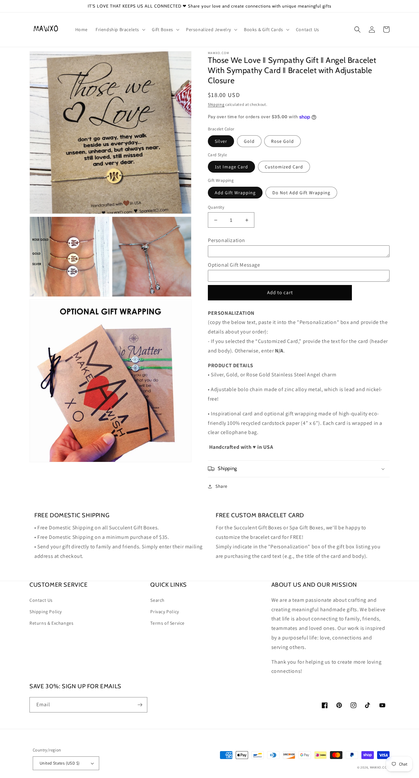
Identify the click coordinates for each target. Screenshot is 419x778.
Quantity (216, 207)
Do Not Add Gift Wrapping (301, 193)
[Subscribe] (140, 704)
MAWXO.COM (380, 767)
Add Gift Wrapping (235, 193)
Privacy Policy (164, 612)
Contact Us (41, 600)
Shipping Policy (45, 612)
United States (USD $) (60, 763)
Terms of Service (167, 623)
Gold (249, 141)
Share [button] (221, 486)
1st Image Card (231, 167)
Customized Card (284, 167)
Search (157, 600)
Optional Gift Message (234, 264)
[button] (120, 29)
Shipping (216, 104)
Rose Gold (282, 141)
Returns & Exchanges (51, 623)
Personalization (226, 240)
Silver (221, 141)
